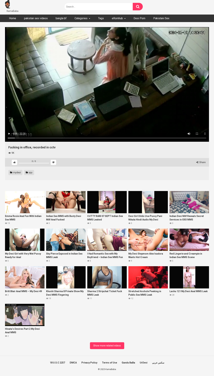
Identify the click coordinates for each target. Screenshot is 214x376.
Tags (101, 18)
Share (202, 162)
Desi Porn (139, 18)
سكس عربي (158, 362)
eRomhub (117, 18)
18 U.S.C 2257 (57, 362)
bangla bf (61, 18)
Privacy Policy (89, 362)
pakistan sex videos (36, 18)
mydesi (17, 172)
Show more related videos (107, 345)
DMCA (73, 362)
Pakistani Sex (161, 18)
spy (30, 172)
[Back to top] (202, 365)
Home (12, 18)
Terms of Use (109, 362)
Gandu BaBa (128, 362)
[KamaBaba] (7, 4)
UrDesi (143, 362)
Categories (81, 18)
